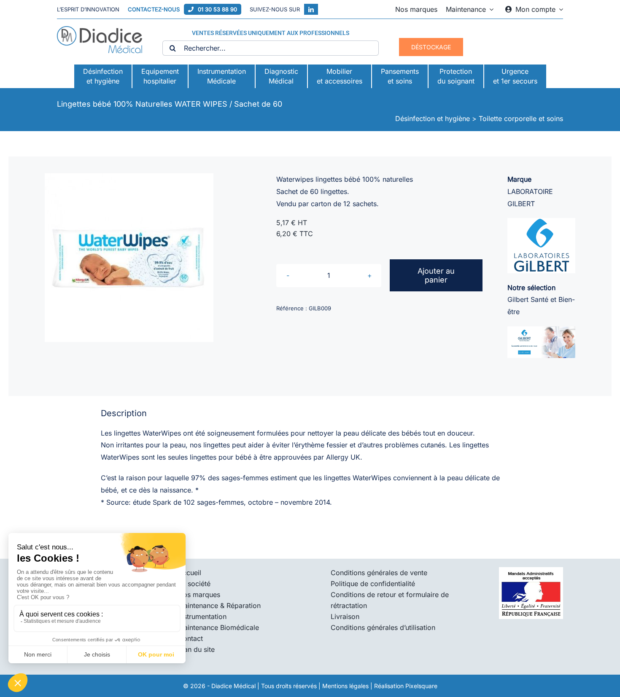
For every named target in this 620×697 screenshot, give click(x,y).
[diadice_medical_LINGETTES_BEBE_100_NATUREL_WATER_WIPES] (129, 257)
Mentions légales (345, 685)
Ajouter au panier (436, 275)
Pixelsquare (421, 685)
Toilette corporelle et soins (521, 118)
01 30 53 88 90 (217, 9)
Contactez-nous (154, 9)
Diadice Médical (233, 685)
